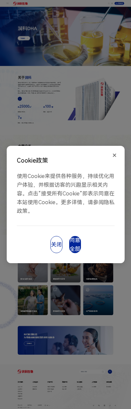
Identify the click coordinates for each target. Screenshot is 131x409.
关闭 (56, 244)
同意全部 (75, 244)
